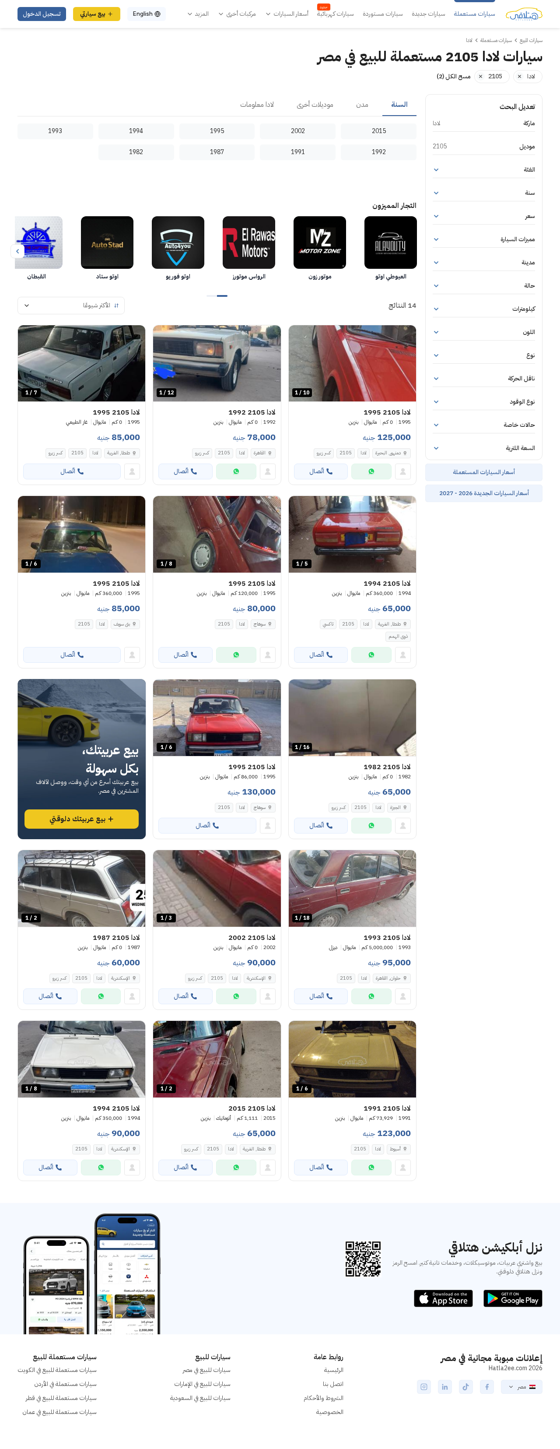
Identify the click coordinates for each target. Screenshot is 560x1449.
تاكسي (328, 624)
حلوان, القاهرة (388, 978)
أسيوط (395, 1149)
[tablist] (217, 105)
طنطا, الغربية (118, 453)
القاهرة (260, 453)
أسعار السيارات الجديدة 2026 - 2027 (484, 493)
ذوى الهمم (398, 636)
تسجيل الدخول (42, 13)
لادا (363, 453)
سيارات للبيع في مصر (207, 1370)
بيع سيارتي (92, 13)
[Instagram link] (424, 1387)
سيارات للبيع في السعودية (200, 1398)
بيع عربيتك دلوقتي (77, 819)
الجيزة (395, 807)
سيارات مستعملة (474, 14)
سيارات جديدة (428, 14)
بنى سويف (122, 624)
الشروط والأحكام (323, 1398)
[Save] (299, 336)
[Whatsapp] (371, 471)
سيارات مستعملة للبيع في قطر (61, 1398)
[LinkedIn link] (445, 1387)
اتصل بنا (333, 1384)
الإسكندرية (256, 978)
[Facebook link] (487, 1387)
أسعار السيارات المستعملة (484, 472)
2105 (346, 453)
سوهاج (260, 624)
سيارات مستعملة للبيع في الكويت (57, 1370)
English (143, 14)
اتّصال (316, 471)
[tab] (399, 105)
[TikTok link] (466, 1387)
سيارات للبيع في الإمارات (202, 1384)
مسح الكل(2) (454, 76)
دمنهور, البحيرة (388, 453)
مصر (522, 1387)
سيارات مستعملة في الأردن (65, 1384)
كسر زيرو (324, 453)
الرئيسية (333, 1370)
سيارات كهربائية (335, 14)
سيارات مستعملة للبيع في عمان (59, 1412)
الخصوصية (329, 1412)
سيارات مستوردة (383, 14)
